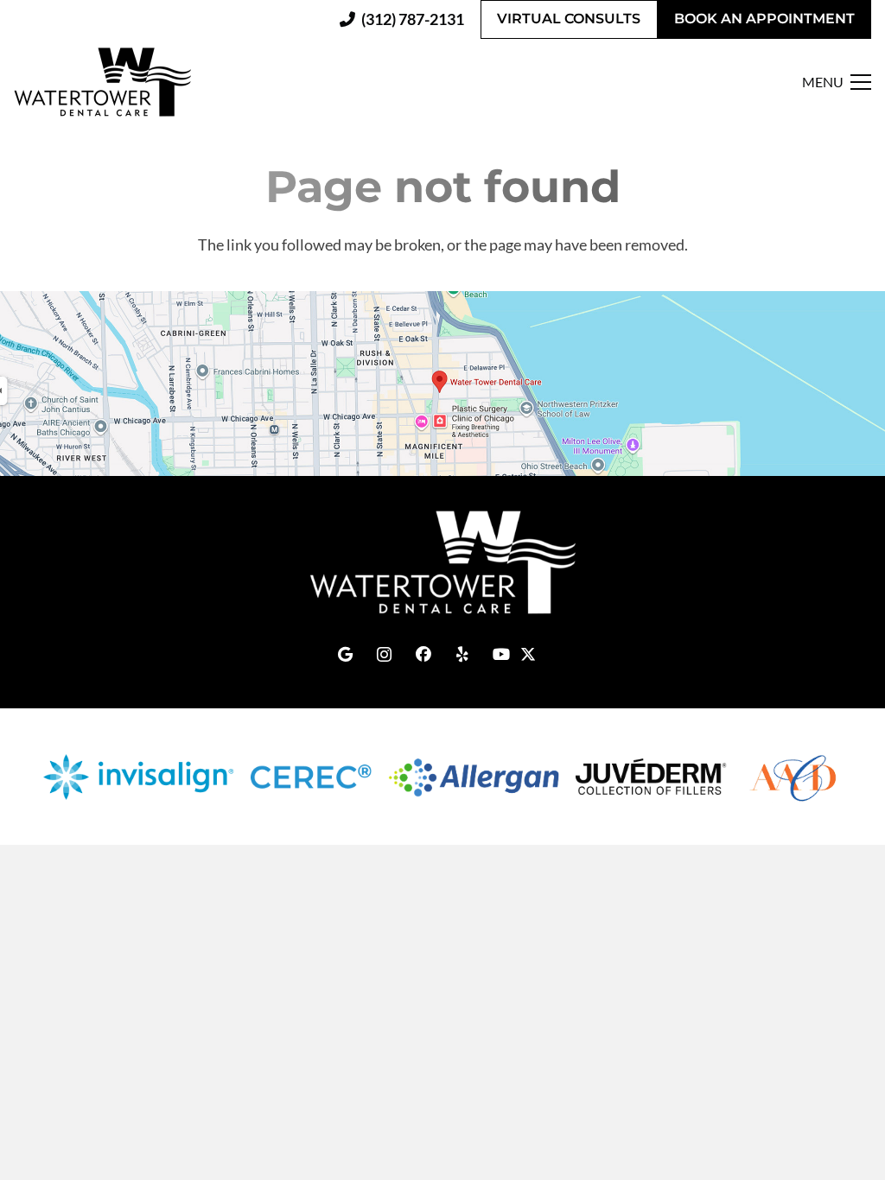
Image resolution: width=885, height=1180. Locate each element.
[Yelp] (461, 654)
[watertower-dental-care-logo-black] (102, 82)
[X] (539, 648)
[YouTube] (500, 654)
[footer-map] (442, 383)
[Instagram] (384, 654)
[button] (836, 82)
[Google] (345, 654)
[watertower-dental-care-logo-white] (442, 562)
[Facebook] (423, 654)
